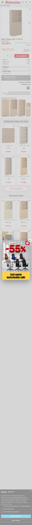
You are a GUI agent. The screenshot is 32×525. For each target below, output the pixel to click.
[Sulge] (30, 240)
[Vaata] (16, 260)
